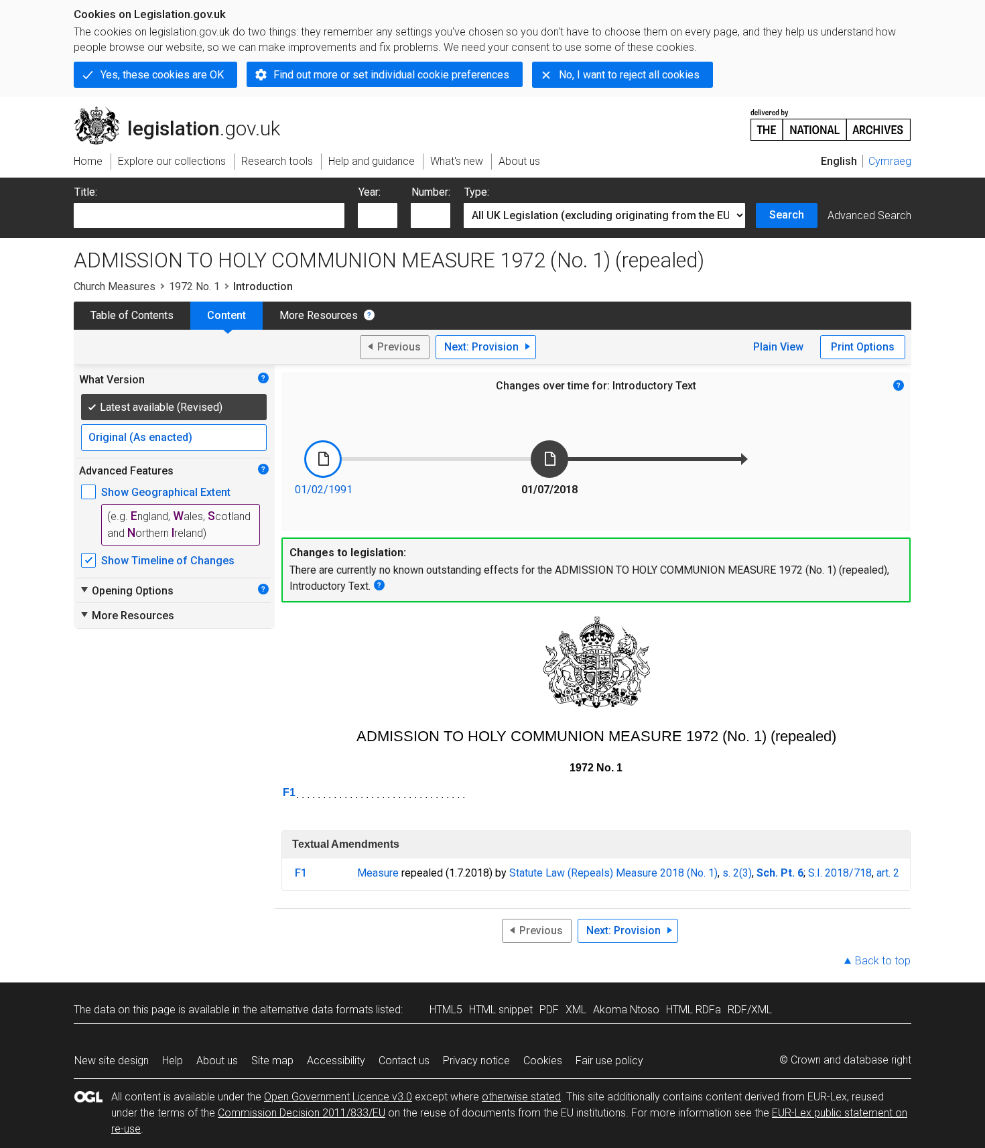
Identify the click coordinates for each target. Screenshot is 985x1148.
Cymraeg (889, 161)
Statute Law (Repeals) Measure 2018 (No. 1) (613, 873)
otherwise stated (521, 1096)
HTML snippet (501, 1009)
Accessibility (336, 1060)
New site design (111, 1060)
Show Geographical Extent (166, 492)
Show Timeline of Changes (168, 560)
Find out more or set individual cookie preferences (391, 74)
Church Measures (114, 286)
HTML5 (446, 1009)
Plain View (778, 346)
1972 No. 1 (194, 286)
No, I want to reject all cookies (629, 74)
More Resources (318, 315)
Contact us (404, 1060)
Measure (378, 873)
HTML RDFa (693, 1009)
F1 (289, 792)
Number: (430, 192)
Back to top (883, 960)
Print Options (863, 346)
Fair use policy (609, 1060)
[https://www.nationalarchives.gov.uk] (830, 119)
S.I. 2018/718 (840, 873)
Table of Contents (132, 315)
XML (576, 1009)
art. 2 (887, 873)
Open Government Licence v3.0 (338, 1096)
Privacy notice (476, 1060)
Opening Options (126, 590)
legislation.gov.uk (185, 112)
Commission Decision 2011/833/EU (301, 1112)
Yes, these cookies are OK (162, 74)
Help (172, 1060)
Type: (476, 192)
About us (217, 1060)
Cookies (542, 1060)
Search (786, 214)
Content (226, 315)
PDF (549, 1009)
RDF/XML (750, 1009)
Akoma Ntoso (626, 1009)
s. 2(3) (737, 873)
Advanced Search (869, 215)
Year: (369, 192)
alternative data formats (316, 1009)
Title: (85, 192)
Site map (272, 1060)
